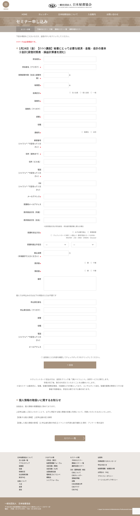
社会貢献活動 (23, 474)
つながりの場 (49, 457)
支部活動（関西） (52, 466)
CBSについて (76, 472)
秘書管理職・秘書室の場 (106, 468)
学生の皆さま (102, 465)
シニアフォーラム (52, 480)
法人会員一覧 (23, 460)
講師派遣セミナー (75, 29)
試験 (73, 481)
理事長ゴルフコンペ (53, 474)
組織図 (21, 466)
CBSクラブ (75, 487)
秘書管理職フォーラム (54, 463)
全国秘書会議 (51, 471)
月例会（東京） (51, 460)
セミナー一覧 (70, 438)
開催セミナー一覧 (61, 29)
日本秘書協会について (68, 14)
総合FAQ (22, 477)
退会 (20, 489)
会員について (22, 481)
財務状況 (22, 471)
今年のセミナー (77, 460)
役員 (20, 469)
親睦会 (48, 477)
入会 (20, 484)
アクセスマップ (24, 463)
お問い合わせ (112, 14)
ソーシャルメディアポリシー (108, 480)
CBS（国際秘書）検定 (77, 469)
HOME (24, 14)
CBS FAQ (75, 489)
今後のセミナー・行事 (44, 29)
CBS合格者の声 (77, 484)
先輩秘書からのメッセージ (107, 461)
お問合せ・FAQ (103, 472)
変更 (20, 487)
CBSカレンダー (77, 475)
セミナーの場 (25, 29)
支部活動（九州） (52, 469)
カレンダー (43, 14)
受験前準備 (75, 478)
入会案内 (92, 14)
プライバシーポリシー (105, 476)
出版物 (100, 457)
